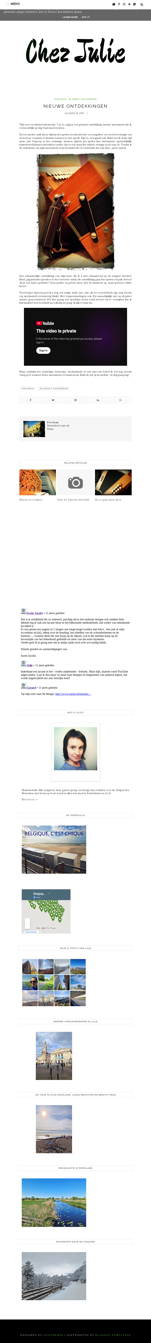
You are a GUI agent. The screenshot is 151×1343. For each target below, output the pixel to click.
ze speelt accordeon (82, 99)
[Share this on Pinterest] (75, 400)
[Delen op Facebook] (30, 400)
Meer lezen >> (30, 799)
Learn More (70, 17)
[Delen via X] (53, 400)
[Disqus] (75, 558)
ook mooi (60, 99)
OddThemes (53, 1335)
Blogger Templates (113, 1335)
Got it (86, 17)
